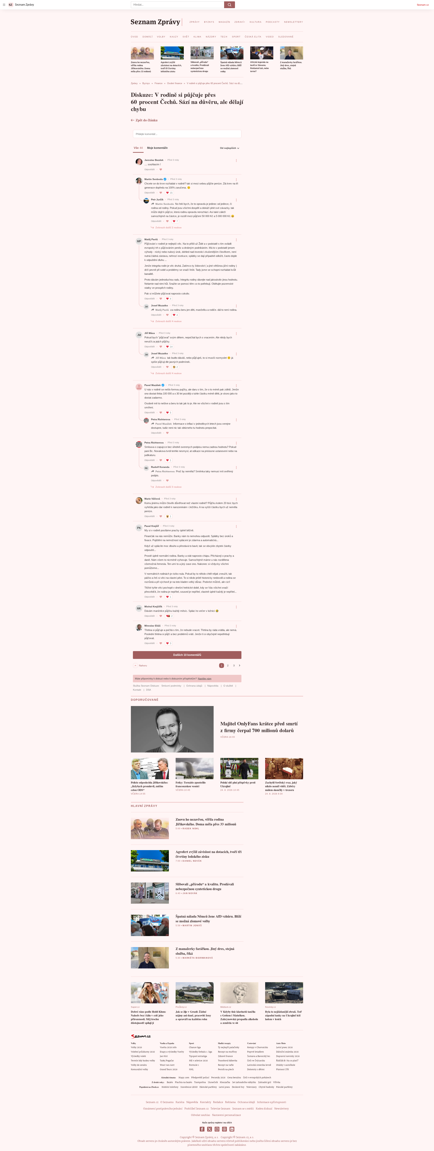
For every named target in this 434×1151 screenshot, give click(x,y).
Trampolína (200, 1082)
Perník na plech (226, 1069)
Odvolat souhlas (200, 1115)
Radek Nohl (191, 828)
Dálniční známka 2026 (287, 1052)
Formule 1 (194, 1065)
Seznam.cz (423, 4)
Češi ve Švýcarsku (256, 1061)
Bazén (170, 1082)
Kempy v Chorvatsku (257, 1047)
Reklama (230, 1102)
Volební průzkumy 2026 (143, 1052)
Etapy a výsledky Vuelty (172, 1052)
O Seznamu (167, 1102)
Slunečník (213, 1082)
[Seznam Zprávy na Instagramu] (217, 1129)
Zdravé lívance (225, 1056)
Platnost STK (282, 1069)
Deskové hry (238, 1087)
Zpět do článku (146, 120)
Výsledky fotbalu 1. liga (200, 1052)
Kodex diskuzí (264, 1109)
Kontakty (205, 1102)
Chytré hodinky (266, 1087)
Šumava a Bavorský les (258, 1056)
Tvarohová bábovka (227, 1061)
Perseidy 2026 (218, 1077)
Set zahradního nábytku (244, 1082)
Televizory (251, 1087)
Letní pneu (224, 1087)
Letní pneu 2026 (284, 1047)
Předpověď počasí (200, 1077)
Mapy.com (184, 1077)
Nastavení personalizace (226, 1115)
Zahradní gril (264, 1082)
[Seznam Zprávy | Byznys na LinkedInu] (232, 1129)
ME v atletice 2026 (198, 1061)
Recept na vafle (226, 1065)
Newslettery (281, 1109)
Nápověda (192, 1102)
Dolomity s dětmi (255, 1069)
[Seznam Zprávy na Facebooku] (202, 1129)
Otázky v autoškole (285, 1065)
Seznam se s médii (243, 1109)
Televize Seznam (220, 1109)
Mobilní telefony (170, 1087)
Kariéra (180, 1102)
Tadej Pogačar (167, 1061)
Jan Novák (190, 893)
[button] (142, 52)
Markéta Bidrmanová (198, 958)
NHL (191, 1069)
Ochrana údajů (246, 1102)
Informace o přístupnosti (271, 1102)
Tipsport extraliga (198, 1056)
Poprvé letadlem (255, 1052)
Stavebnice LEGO (189, 1087)
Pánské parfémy (284, 1087)
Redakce (218, 1102)
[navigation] (4, 4)
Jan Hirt (164, 1056)
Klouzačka (225, 1082)
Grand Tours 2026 (168, 1069)
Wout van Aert (167, 1065)
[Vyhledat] (229, 4)
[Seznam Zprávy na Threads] (224, 1129)
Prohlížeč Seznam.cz (196, 1109)
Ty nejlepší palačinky (228, 1047)
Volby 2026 (136, 1047)
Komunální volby (139, 1069)
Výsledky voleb (138, 1056)
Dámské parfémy (208, 1087)
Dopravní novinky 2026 (288, 1056)
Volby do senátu (139, 1065)
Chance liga (195, 1047)
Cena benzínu (234, 1077)
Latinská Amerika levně (259, 1065)
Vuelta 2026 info (168, 1047)
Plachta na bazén (183, 1082)
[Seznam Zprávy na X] (209, 1129)
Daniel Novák (192, 861)
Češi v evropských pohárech (257, 1077)
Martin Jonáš (192, 925)
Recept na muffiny (227, 1052)
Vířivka (276, 1082)
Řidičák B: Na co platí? (287, 1061)
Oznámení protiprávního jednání (162, 1109)
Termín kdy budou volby (143, 1061)
